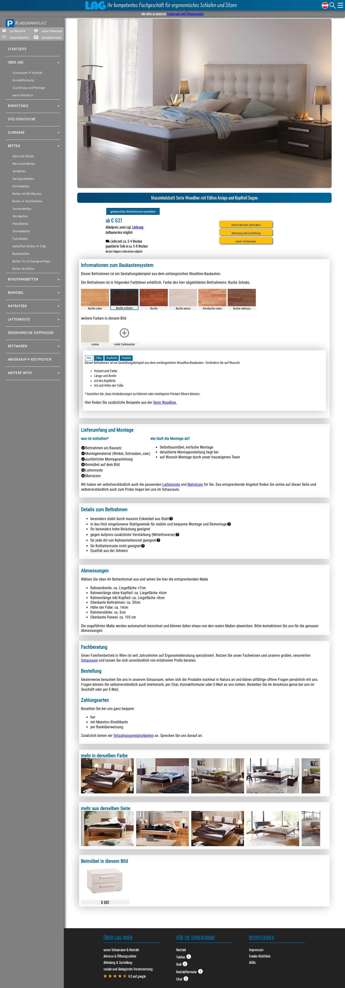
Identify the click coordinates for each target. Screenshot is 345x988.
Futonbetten (20, 239)
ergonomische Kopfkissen (31, 333)
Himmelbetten (21, 232)
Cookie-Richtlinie (259, 955)
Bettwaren (17, 346)
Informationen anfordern (246, 225)
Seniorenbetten (22, 209)
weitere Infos (20, 373)
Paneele (126, 358)
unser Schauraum (246, 241)
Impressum (256, 949)
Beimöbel (16, 293)
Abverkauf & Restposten (29, 360)
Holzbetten (19, 171)
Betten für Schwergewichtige (31, 262)
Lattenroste (19, 320)
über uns (16, 63)
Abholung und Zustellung (246, 233)
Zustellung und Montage (28, 88)
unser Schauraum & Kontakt (121, 949)
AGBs (252, 962)
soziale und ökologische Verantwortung (128, 968)
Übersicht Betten (23, 156)
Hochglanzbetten (23, 179)
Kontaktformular (23, 81)
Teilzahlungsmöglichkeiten (133, 735)
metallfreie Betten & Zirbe (29, 247)
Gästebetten (20, 217)
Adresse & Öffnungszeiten (120, 955)
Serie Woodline (164, 402)
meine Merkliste (22, 96)
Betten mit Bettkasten (27, 194)
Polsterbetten (21, 187)
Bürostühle (18, 106)
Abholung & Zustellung (118, 962)
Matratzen (17, 306)
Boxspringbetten (23, 280)
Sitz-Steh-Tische (21, 119)
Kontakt (181, 949)
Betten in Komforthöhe (27, 202)
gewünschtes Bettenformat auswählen (133, 211)
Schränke (16, 133)
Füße (99, 358)
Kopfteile (111, 358)
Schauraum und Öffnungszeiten (185, 13)
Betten (14, 146)
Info (89, 358)
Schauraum (89, 660)
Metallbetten (20, 224)
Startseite (17, 49)
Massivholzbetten (23, 164)
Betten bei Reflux (23, 269)
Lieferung (137, 227)
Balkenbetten (21, 254)
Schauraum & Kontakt (27, 73)
